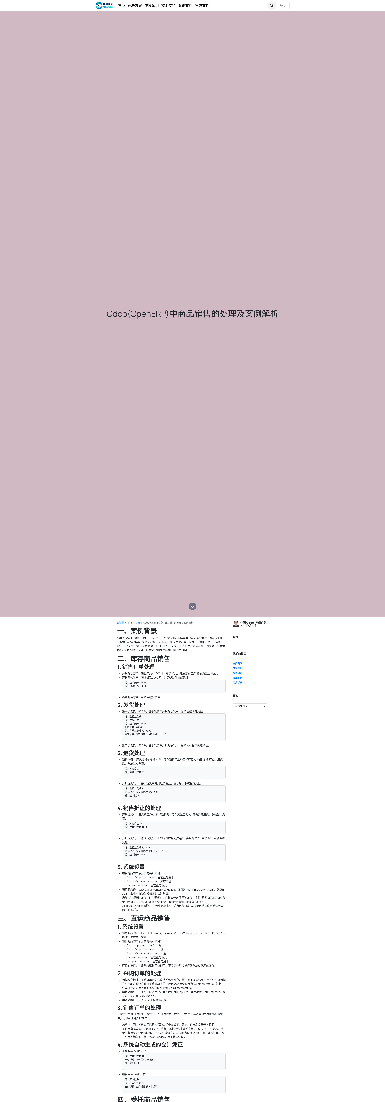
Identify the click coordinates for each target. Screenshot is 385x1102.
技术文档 (135, 622)
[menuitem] (121, 5)
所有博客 (122, 622)
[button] (271, 5)
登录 (283, 5)
